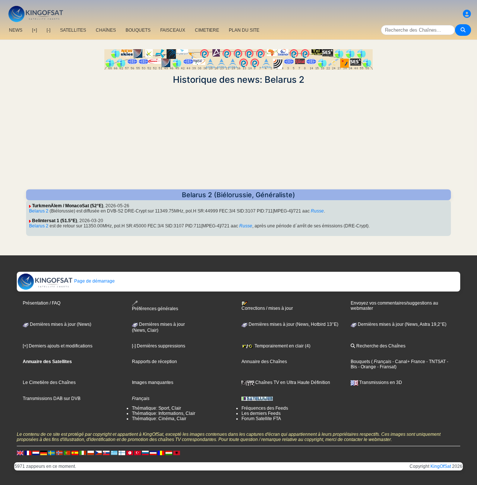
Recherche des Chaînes (380, 346)
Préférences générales (155, 308)
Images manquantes (152, 382)
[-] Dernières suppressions (158, 346)
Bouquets (360, 361)
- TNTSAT (435, 361)
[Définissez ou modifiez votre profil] (467, 14)
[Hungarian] (168, 452)
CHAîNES (106, 30)
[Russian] (145, 452)
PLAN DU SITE (244, 30)
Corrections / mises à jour (267, 308)
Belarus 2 (38, 211)
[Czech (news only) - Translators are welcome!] (98, 452)
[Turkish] (137, 452)
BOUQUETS (138, 30)
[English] (20, 452)
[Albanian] (176, 452)
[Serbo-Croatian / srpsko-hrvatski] (153, 452)
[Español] (75, 452)
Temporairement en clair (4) (281, 346)
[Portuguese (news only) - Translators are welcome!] (67, 452)
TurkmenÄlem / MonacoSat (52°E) (67, 205)
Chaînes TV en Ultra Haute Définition (292, 382)
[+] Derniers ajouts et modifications (57, 346)
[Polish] (90, 452)
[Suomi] (122, 452)
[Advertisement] (238, 137)
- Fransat (385, 366)
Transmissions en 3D (380, 382)
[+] (34, 30)
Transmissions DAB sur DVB (51, 398)
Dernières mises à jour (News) (60, 324)
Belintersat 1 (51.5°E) (54, 220)
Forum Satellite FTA (261, 418)
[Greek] (114, 452)
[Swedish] (51, 452)
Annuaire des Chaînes (264, 361)
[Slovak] (106, 452)
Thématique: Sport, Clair (156, 408)
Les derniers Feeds (261, 413)
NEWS (15, 30)
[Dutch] (35, 452)
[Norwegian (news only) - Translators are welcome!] (59, 452)
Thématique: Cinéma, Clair (159, 418)
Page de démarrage (94, 281)
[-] (48, 30)
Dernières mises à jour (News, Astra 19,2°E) (401, 324)
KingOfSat (440, 466)
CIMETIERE (207, 30)
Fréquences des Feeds (264, 408)
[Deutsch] (43, 452)
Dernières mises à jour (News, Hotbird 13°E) (292, 324)
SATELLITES (73, 30)
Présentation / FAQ (41, 303)
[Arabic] (129, 452)
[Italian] (82, 452)
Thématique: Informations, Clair (163, 413)
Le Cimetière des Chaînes (49, 382)
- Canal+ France (408, 361)
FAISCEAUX (172, 30)
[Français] (28, 452)
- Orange (366, 366)
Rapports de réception (154, 361)
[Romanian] (161, 452)
